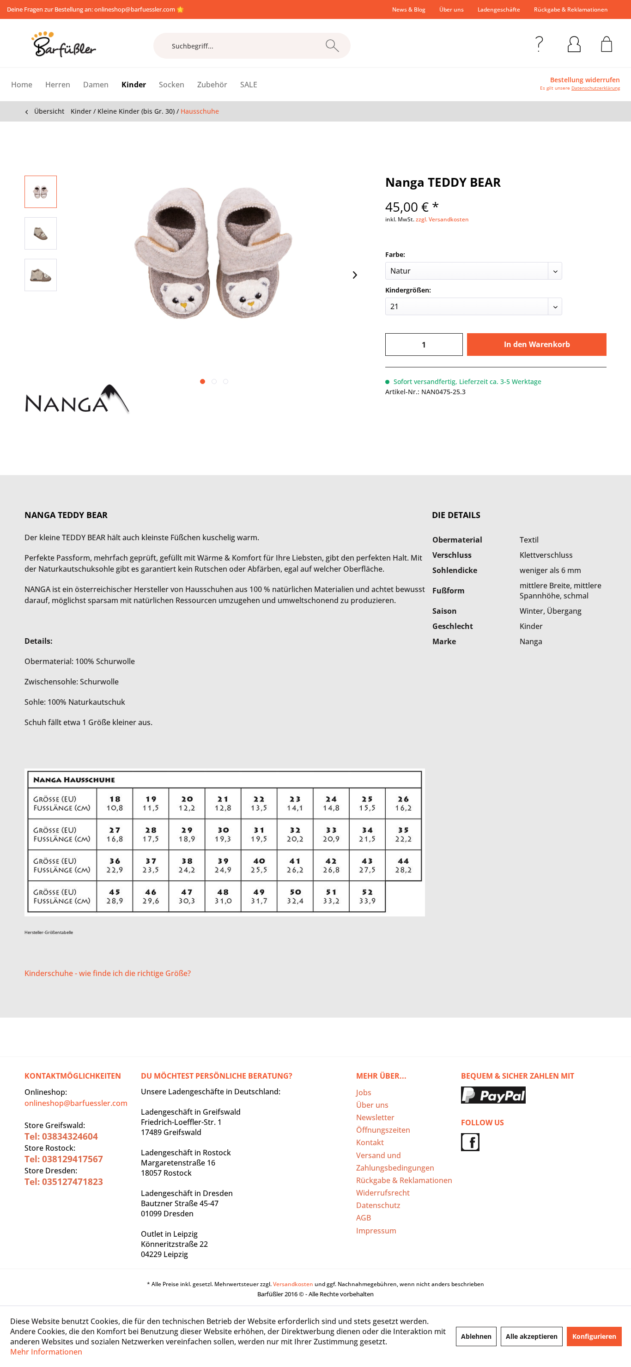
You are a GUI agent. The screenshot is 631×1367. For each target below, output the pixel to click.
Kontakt (370, 1142)
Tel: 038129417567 (63, 1159)
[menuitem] (408, 9)
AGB (363, 1218)
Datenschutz (378, 1205)
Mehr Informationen (46, 1352)
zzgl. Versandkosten (442, 219)
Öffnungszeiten (383, 1130)
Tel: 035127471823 (63, 1182)
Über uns (451, 9)
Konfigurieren (594, 1336)
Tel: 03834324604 (61, 1136)
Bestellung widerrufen (585, 80)
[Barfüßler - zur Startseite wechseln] (63, 44)
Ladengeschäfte (499, 9)
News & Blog (408, 9)
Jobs (363, 1092)
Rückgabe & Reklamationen (571, 9)
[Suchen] (332, 46)
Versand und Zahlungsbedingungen (395, 1161)
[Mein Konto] (574, 42)
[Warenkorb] (607, 42)
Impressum (376, 1231)
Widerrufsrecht (383, 1193)
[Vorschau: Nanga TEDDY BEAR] (40, 192)
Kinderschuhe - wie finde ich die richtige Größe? (107, 973)
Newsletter (375, 1117)
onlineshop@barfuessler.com (134, 9)
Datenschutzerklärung (595, 88)
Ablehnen (476, 1336)
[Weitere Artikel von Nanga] (77, 400)
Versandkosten (293, 1284)
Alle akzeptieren (532, 1336)
